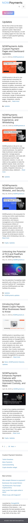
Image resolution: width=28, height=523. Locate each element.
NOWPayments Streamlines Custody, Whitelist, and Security (13, 188)
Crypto (6, 243)
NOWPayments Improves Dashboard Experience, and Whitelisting (12, 119)
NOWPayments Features (16, 362)
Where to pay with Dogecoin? (11, 495)
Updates (7, 106)
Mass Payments (7, 462)
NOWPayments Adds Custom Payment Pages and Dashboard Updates (13, 50)
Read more (15, 101)
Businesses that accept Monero (12, 483)
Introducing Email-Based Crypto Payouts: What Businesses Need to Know (13, 308)
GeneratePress (19, 520)
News (6, 362)
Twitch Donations (7, 459)
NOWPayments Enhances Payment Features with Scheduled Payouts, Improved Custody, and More (13, 379)
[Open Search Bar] (19, 6)
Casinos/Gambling (8, 465)
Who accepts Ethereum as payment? (13, 480)
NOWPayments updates (11, 295)
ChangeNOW (15, 503)
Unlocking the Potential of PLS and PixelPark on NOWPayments (13, 254)
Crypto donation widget (9, 467)
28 (9, 446)
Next (13, 446)
